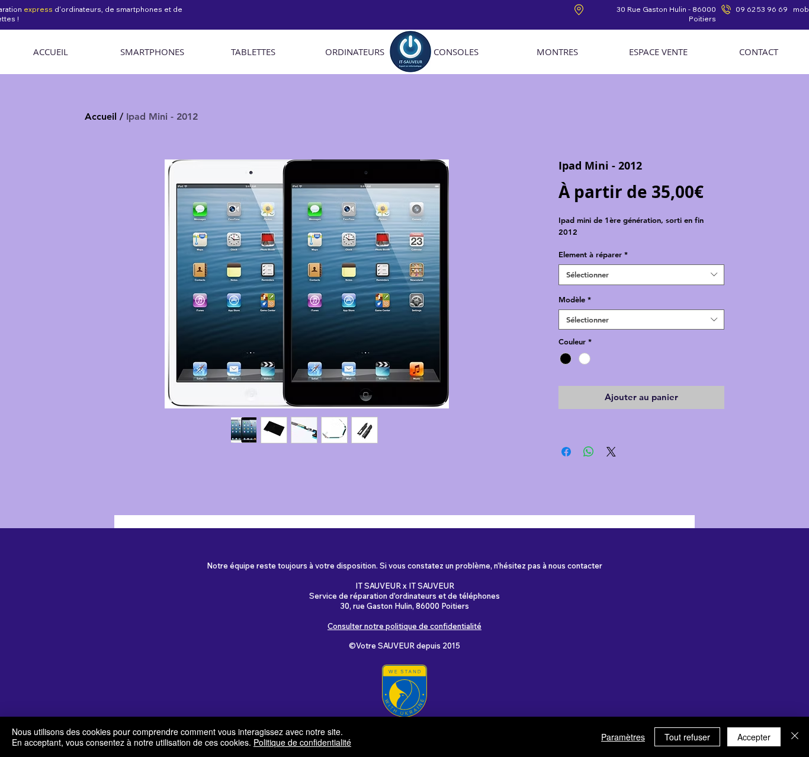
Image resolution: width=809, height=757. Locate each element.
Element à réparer (593, 254)
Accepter (754, 737)
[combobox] (641, 274)
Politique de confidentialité (302, 742)
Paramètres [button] (623, 737)
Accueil (101, 116)
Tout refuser (687, 737)
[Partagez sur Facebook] (566, 452)
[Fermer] (795, 737)
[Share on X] (611, 452)
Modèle (574, 299)
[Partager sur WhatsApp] (589, 452)
